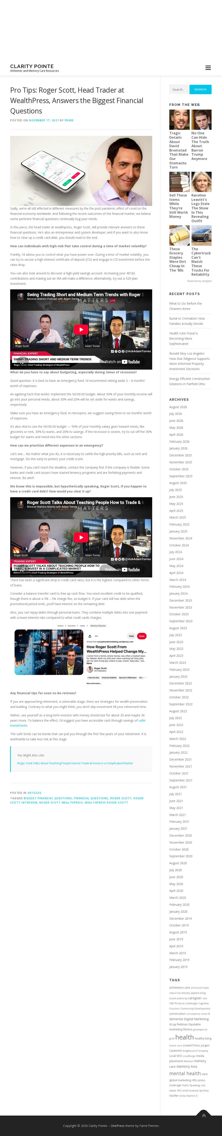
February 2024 (179, 586)
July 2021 (175, 794)
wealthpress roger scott (106, 802)
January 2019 (178, 967)
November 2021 (180, 766)
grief (172, 1038)
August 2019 (178, 932)
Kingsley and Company (195, 1050)
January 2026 (178, 448)
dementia (176, 1019)
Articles (34, 793)
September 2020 (181, 856)
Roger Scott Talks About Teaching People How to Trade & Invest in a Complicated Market (75, 763)
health (184, 1037)
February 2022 (179, 746)
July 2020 (175, 870)
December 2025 (180, 455)
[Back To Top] (203, 1115)
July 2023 (175, 635)
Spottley (204, 1090)
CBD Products (177, 1003)
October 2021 (179, 773)
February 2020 (179, 904)
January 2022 (178, 752)
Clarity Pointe (32, 66)
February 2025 (179, 524)
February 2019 (179, 960)
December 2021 (180, 759)
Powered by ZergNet (199, 281)
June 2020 (176, 877)
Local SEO (175, 1056)
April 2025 (176, 511)
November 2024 (180, 538)
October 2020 (179, 849)
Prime (69, 120)
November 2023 (180, 607)
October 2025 (179, 469)
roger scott (121, 798)
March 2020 (177, 898)
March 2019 (177, 953)
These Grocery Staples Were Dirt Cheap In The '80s (177, 260)
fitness (187, 1029)
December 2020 (180, 835)
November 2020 (180, 842)
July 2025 (175, 490)
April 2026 (176, 434)
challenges (192, 1003)
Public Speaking (191, 1085)
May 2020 (176, 884)
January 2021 (178, 828)
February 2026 (179, 441)
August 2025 (178, 483)
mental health (185, 1073)
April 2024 (176, 573)
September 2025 (181, 476)
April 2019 (176, 946)
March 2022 (177, 739)
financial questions (91, 798)
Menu (208, 68)
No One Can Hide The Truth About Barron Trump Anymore (200, 146)
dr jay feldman (178, 1024)
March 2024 (177, 580)
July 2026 (175, 414)
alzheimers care (179, 987)
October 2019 (179, 925)
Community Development (195, 1008)
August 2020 (178, 863)
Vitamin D (192, 1095)
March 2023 (177, 663)
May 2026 (176, 427)
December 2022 (180, 683)
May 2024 (176, 566)
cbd (204, 998)
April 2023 (176, 656)
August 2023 (178, 628)
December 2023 (180, 600)
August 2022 (178, 711)
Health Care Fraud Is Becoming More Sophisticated (183, 338)
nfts (194, 1080)
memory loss (186, 1066)
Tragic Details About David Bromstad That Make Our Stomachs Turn (178, 150)
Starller (174, 1096)
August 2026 (178, 407)
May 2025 (176, 504)
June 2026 (176, 421)
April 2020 (176, 891)
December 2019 (180, 918)
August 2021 (178, 787)
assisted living (198, 992)
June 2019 (176, 939)
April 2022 (176, 732)
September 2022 (181, 704)
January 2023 (178, 676)
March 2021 (177, 815)
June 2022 (176, 725)
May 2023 (176, 649)
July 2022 (175, 718)
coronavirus (193, 1013)
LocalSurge (189, 1056)
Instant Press (191, 1045)
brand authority (178, 998)
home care (175, 1045)
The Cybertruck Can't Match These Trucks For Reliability (201, 262)
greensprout (200, 1029)
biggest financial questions (48, 798)
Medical (188, 1061)
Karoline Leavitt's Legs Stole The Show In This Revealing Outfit (200, 208)
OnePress (117, 1126)
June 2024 (176, 559)
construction (177, 1014)
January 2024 (178, 593)
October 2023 (179, 614)
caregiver (195, 998)
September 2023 (181, 621)
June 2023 (176, 642)
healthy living (203, 1038)
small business (190, 1090)
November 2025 (180, 462)
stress (183, 1095)
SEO (179, 1090)
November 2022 (180, 690)
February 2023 (179, 669)
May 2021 (176, 808)
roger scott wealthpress (61, 802)
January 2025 (178, 531)
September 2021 (181, 780)
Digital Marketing (196, 1019)
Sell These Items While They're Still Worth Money (178, 206)
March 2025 (177, 517)
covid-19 (205, 1013)
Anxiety (185, 992)
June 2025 (176, 497)
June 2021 (176, 801)
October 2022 (179, 697)
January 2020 (178, 911)
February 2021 (179, 821)
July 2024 (175, 552)
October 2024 (179, 545)
